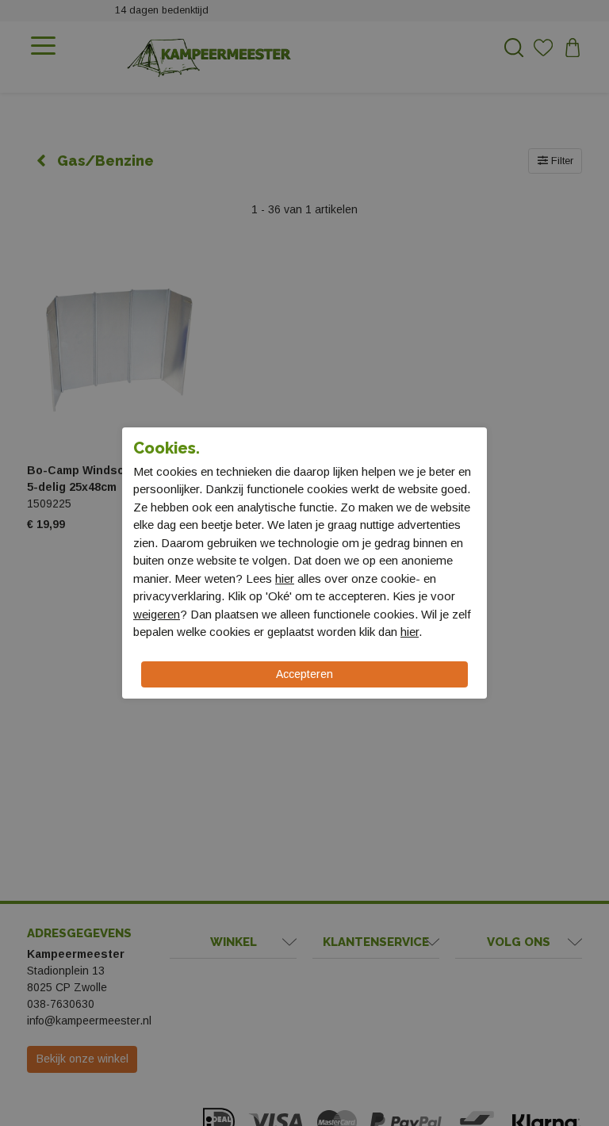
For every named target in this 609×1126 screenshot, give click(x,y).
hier (284, 578)
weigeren (156, 614)
